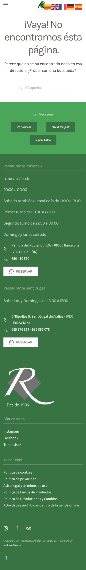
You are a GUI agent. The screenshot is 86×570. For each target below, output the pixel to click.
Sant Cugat (60, 127)
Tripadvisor (12, 444)
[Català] (47, 6)
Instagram (11, 431)
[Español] (79, 6)
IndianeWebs (12, 545)
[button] (5, 4)
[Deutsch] (71, 6)
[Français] (63, 6)
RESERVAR (24, 271)
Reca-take (43, 140)
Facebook (10, 438)
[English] (55, 6)
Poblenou (24, 127)
